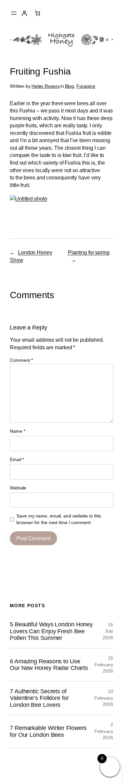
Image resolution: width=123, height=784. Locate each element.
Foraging (85, 86)
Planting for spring (89, 252)
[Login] (24, 13)
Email (17, 459)
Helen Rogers (45, 86)
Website (18, 487)
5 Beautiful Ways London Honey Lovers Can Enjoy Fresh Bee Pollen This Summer (51, 631)
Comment (21, 360)
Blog (69, 86)
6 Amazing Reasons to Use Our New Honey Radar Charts (49, 664)
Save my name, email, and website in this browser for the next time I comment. (58, 519)
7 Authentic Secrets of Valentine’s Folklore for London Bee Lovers (39, 698)
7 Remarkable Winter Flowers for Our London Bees (48, 731)
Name (17, 431)
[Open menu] (14, 13)
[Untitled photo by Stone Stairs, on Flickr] (28, 199)
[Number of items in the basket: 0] (37, 13)
